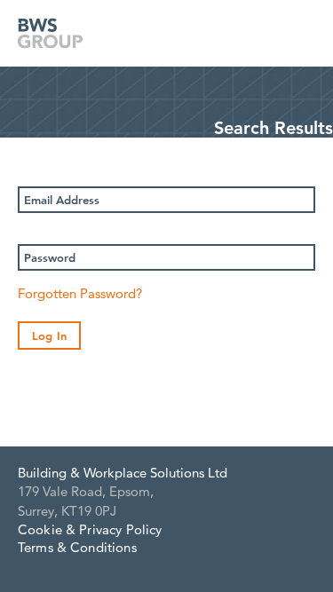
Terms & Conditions (77, 547)
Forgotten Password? (80, 293)
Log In (49, 335)
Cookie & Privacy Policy (90, 529)
